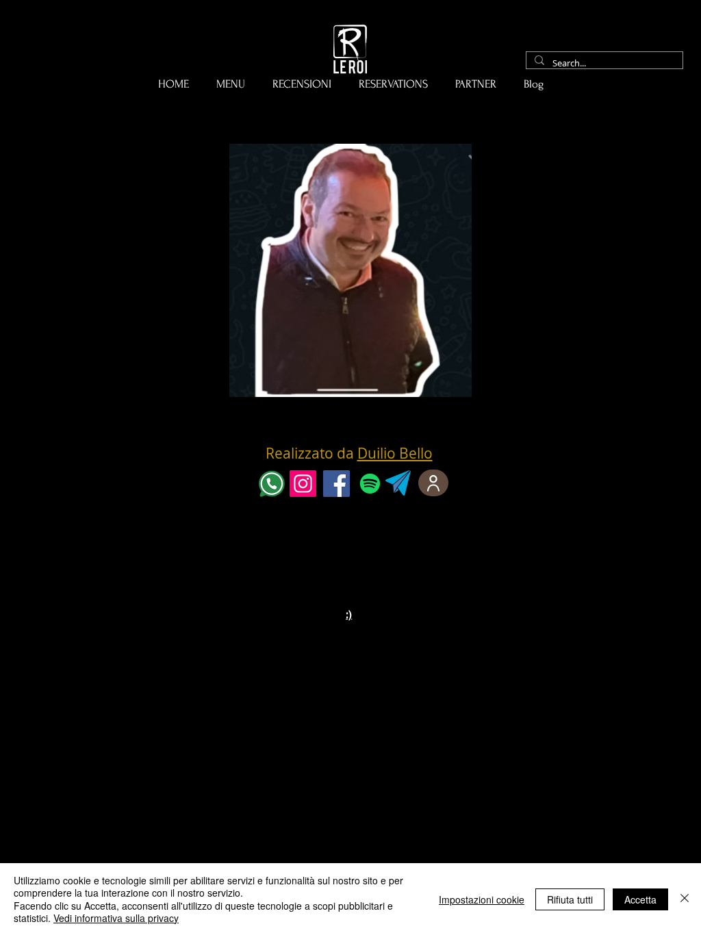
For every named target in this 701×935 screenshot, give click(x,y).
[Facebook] (336, 483)
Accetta (640, 899)
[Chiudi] (684, 899)
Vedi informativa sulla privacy (116, 918)
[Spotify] (370, 483)
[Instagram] (303, 483)
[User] (433, 483)
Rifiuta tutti (570, 899)
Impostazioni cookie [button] (481, 899)
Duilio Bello (395, 453)
